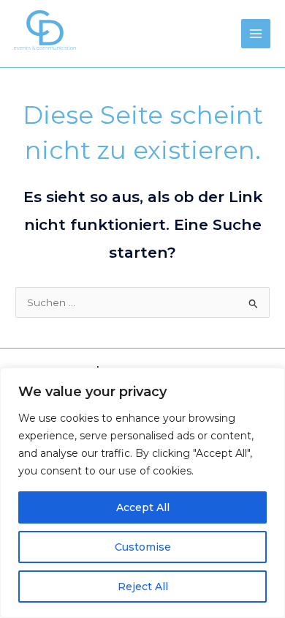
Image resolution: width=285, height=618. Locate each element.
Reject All (143, 586)
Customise (143, 547)
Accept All (143, 507)
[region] (142, 493)
